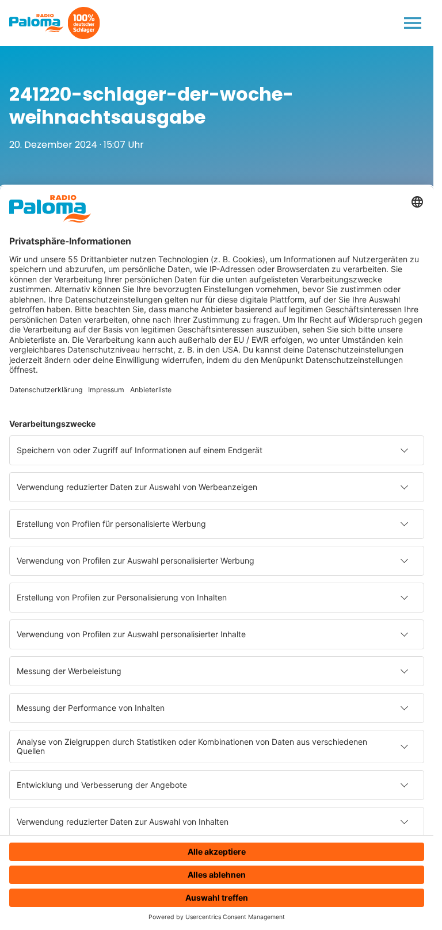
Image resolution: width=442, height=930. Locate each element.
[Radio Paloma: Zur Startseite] (36, 23)
